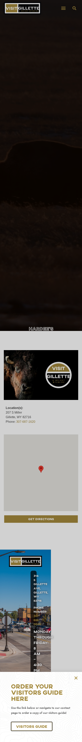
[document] (41, 371)
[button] (31, 726)
